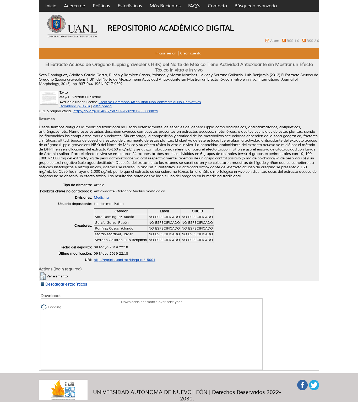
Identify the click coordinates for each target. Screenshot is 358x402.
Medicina (101, 198)
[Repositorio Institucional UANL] (72, 37)
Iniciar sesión (165, 53)
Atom (275, 41)
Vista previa (102, 106)
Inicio (50, 6)
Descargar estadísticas (65, 284)
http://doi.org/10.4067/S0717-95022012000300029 (115, 111)
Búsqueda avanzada (256, 6)
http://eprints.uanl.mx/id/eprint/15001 (124, 260)
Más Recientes (165, 6)
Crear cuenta (190, 53)
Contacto (217, 6)
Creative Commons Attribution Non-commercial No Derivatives (150, 102)
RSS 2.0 (313, 41)
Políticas (101, 6)
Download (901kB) (74, 106)
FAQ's (194, 6)
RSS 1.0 (293, 41)
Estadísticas (130, 6)
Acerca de (74, 6)
